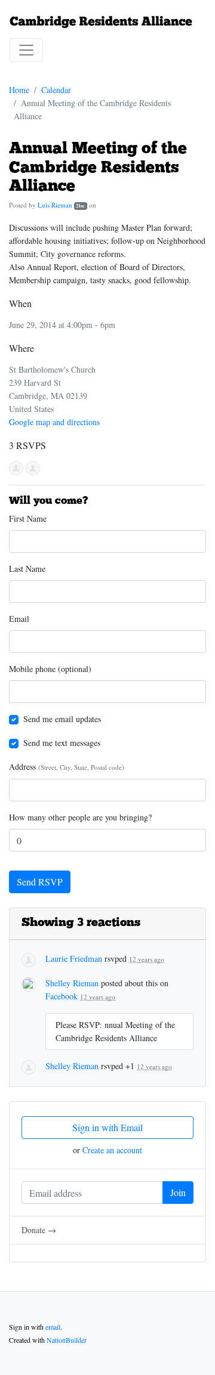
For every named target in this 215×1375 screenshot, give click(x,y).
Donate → (39, 1229)
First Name (28, 518)
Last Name (27, 568)
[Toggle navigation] (26, 50)
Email (19, 618)
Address (66, 766)
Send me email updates (62, 718)
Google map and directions (54, 422)
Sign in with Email (107, 1127)
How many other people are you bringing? (80, 817)
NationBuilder (67, 1340)
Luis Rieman (55, 204)
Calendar (56, 89)
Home (19, 89)
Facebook (61, 996)
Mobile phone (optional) (50, 668)
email (52, 1326)
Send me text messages (61, 742)
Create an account (112, 1150)
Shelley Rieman (72, 983)
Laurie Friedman (73, 958)
